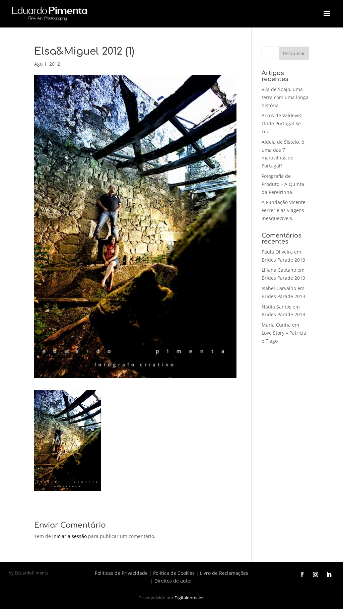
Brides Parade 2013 (283, 260)
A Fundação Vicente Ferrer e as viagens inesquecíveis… (283, 210)
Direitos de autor (173, 581)
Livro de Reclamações (224, 573)
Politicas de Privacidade (121, 573)
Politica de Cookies (174, 573)
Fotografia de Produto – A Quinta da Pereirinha (283, 184)
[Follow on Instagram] (315, 574)
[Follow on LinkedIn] (329, 574)
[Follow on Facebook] (302, 574)
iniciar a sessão (69, 536)
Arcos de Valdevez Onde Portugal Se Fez (282, 123)
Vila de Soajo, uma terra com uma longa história (285, 97)
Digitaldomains (189, 598)
